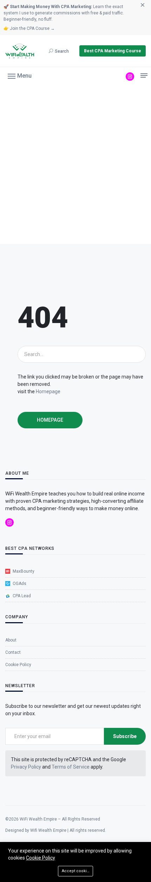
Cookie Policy (40, 858)
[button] (19, 75)
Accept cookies (76, 871)
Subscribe (125, 736)
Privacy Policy (26, 767)
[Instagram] (130, 76)
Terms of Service (71, 767)
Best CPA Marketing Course (112, 50)
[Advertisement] (75, 165)
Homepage (48, 391)
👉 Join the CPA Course (29, 28)
